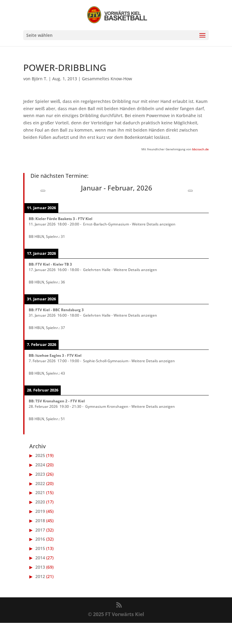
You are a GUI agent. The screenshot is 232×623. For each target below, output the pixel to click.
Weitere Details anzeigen (154, 224)
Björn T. (39, 78)
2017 (40, 530)
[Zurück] (42, 191)
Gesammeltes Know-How (107, 78)
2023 (40, 474)
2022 (40, 483)
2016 (40, 539)
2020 (40, 502)
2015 (40, 548)
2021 (40, 492)
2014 (40, 558)
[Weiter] (190, 191)
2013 (40, 567)
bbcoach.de (200, 149)
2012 (40, 576)
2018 (40, 520)
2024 (40, 465)
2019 (40, 511)
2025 (40, 455)
